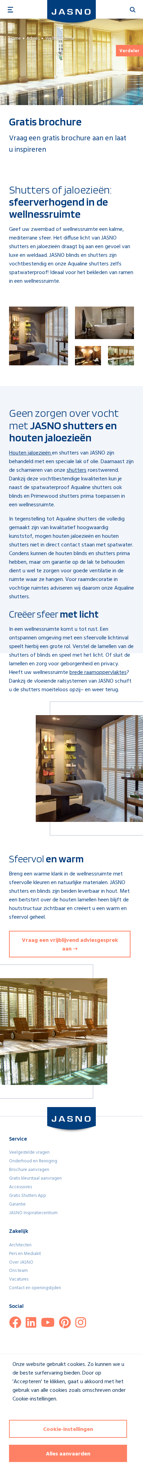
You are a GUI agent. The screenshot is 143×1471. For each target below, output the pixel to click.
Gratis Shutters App (27, 1195)
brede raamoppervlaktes (98, 672)
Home (15, 38)
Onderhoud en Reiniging (33, 1161)
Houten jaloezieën (30, 453)
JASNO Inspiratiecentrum (33, 1213)
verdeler (129, 51)
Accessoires (20, 1187)
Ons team (18, 1270)
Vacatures (18, 1279)
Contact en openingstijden (35, 1288)
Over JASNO (21, 1262)
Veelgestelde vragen (29, 1152)
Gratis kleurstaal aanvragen (35, 1178)
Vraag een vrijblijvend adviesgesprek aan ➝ (70, 945)
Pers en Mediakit (25, 1253)
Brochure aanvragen (29, 1169)
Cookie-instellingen (68, 1429)
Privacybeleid (23, 1411)
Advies (33, 38)
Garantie (17, 1204)
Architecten (20, 1245)
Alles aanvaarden (68, 1454)
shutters (76, 470)
